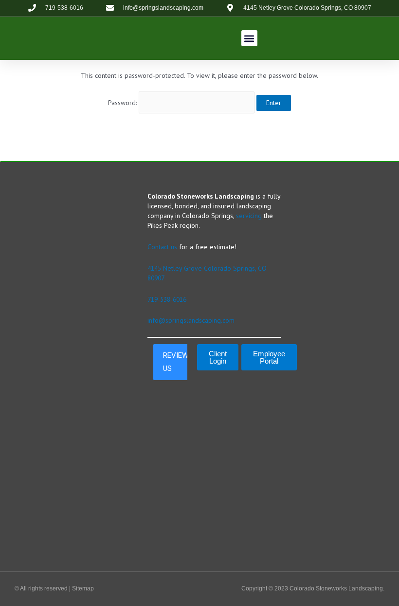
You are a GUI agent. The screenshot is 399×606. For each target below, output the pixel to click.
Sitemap (83, 588)
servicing (249, 215)
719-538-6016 (166, 299)
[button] (249, 38)
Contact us (162, 246)
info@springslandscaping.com (191, 320)
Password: (123, 102)
